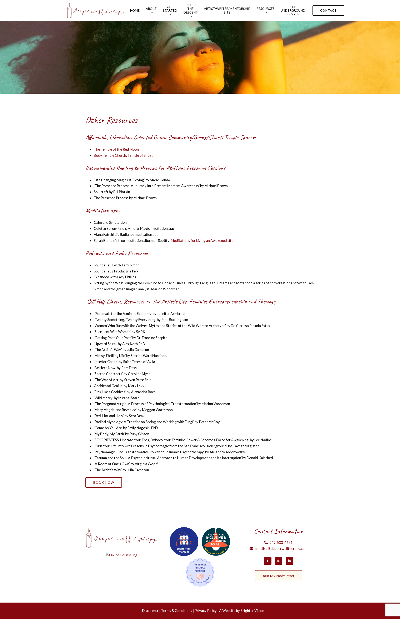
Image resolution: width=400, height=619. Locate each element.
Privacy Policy (206, 610)
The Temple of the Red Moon (116, 149)
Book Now (103, 482)
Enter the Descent (190, 8)
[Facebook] (267, 561)
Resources (265, 8)
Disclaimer (150, 610)
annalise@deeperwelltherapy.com (281, 548)
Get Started (170, 8)
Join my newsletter (278, 576)
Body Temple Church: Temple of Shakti (124, 155)
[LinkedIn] (289, 561)
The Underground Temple (293, 10)
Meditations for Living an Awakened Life (202, 240)
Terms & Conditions (176, 610)
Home (135, 10)
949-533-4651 (281, 542)
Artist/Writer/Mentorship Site (227, 10)
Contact (328, 10)
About (151, 8)
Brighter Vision (252, 610)
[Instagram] (278, 561)
